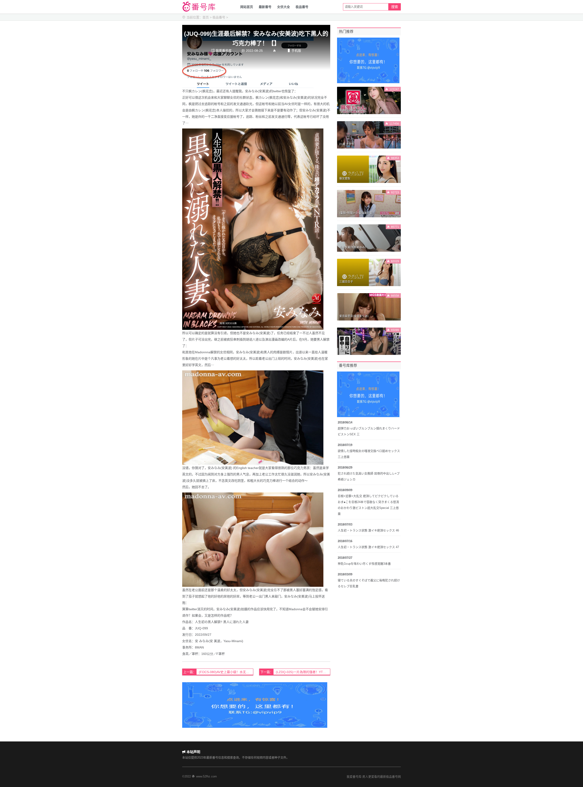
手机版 (294, 50)
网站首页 (246, 7)
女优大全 (283, 7)
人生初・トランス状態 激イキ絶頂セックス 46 (368, 530)
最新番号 (265, 7)
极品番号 (302, 7)
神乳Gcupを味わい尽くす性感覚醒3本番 (364, 563)
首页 (205, 17)
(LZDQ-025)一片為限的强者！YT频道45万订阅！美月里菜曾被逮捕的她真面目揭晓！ (303, 672)
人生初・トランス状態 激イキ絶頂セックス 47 (368, 547)
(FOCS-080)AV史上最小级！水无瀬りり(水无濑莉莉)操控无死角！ (226, 672)
